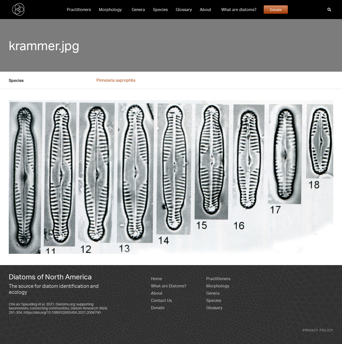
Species (160, 9)
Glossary (184, 9)
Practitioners (79, 9)
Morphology (110, 9)
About (205, 9)
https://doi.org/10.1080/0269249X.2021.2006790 (62, 312)
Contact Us (161, 300)
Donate (276, 9)
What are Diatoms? (168, 285)
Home (156, 278)
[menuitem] (79, 9)
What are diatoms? (238, 9)
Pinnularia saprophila (115, 80)
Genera (138, 9)
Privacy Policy (318, 330)
